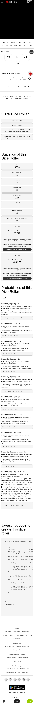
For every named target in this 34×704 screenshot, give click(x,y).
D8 (11, 46)
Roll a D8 (12, 635)
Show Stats (17, 73)
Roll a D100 (17, 638)
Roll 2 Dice (17, 631)
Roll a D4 (5, 635)
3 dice (29, 42)
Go (17, 701)
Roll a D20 (14, 42)
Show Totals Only (8, 73)
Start (29, 701)
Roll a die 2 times (8, 96)
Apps (29, 2)
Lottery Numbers (23, 657)
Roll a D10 (20, 635)
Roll (31, 52)
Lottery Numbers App (11, 668)
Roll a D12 (29, 635)
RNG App (25, 672)
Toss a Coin (17, 661)
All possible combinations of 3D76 (17, 249)
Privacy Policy (17, 650)
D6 (7, 46)
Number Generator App (13, 672)
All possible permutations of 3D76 (17, 278)
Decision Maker (11, 657)
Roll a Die (14, 2)
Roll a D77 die (27, 96)
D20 (25, 46)
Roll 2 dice (22, 42)
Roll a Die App (24, 668)
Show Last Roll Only (24, 87)
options (4, 701)
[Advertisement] (17, 22)
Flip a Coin (9, 98)
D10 (15, 46)
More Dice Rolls (9, 646)
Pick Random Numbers (21, 98)
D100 (30, 46)
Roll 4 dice (18, 96)
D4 (3, 46)
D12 (20, 46)
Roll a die (5, 42)
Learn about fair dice (23, 646)
